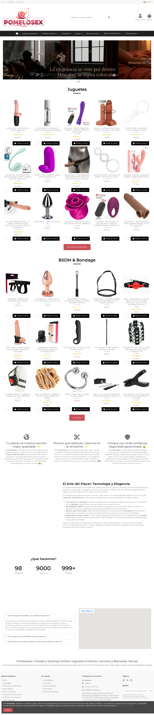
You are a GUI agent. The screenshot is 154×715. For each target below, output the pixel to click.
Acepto (8, 710)
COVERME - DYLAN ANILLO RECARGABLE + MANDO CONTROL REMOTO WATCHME (107, 224)
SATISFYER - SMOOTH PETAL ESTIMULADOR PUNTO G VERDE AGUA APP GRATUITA (17, 177)
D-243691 (77, 305)
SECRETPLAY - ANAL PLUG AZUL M (47, 223)
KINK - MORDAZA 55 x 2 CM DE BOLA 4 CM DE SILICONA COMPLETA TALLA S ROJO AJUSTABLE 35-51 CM (136, 302)
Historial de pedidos (50, 692)
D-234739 (47, 303)
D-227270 (107, 132)
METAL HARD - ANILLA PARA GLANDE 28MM (77, 395)
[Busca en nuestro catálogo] (109, 17)
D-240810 (106, 398)
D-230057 (136, 353)
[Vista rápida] (19, 125)
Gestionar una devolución (13, 694)
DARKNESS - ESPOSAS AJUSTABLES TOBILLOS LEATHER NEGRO (47, 349)
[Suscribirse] (150, 691)
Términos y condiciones (12, 686)
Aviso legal (11, 2)
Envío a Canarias (9, 692)
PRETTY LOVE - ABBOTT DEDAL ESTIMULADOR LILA (47, 176)
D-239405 (136, 227)
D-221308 (106, 227)
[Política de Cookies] (124, 706)
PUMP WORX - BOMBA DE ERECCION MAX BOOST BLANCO (47, 129)
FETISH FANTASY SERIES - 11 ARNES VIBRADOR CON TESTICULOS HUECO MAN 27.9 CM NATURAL (17, 224)
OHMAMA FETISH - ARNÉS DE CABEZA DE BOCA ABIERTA (17, 395)
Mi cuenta (47, 683)
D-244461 (136, 179)
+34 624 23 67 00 (91, 687)
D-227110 (77, 351)
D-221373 (47, 225)
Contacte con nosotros (12, 697)
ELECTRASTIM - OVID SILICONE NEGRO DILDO (77, 349)
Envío (3, 2)
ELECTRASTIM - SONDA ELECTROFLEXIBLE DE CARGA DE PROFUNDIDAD (77, 301)
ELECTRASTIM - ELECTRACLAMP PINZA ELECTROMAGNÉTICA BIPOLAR (136, 396)
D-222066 (107, 179)
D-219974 (47, 179)
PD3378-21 (18, 229)
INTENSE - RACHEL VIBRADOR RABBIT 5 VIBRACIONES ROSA (136, 176)
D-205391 (77, 398)
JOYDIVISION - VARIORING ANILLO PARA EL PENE (136, 129)
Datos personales (50, 686)
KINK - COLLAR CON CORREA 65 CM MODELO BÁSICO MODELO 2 (106, 395)
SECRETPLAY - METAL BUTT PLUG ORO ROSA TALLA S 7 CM (47, 300)
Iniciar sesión (48, 680)
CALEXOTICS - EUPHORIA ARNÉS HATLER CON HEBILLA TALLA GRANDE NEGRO (106, 301)
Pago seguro (8, 689)
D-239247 (107, 305)
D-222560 (18, 303)
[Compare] (16, 125)
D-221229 (47, 353)
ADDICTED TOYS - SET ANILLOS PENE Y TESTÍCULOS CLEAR (107, 176)
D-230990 (77, 134)
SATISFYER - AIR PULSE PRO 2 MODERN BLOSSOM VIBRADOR (77, 223)
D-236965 (77, 225)
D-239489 (18, 181)
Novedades (20, 2)
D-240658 (47, 400)
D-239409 (77, 181)
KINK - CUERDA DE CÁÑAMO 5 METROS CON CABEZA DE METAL (47, 396)
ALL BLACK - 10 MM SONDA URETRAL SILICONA (106, 349)
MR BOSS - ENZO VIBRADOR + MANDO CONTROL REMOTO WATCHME (77, 130)
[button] (75, 81)
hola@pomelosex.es (92, 690)
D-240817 (136, 306)
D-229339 (107, 351)
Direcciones (47, 689)
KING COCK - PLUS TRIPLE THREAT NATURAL (18, 129)
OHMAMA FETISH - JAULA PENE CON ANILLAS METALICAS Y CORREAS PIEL (136, 349)
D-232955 (18, 398)
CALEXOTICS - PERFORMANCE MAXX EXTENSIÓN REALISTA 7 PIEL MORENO (136, 224)
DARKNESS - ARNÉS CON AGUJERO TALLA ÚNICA (17, 300)
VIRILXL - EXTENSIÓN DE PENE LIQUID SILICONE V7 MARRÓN (107, 129)
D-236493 (47, 132)
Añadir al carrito (23, 143)
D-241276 (18, 353)
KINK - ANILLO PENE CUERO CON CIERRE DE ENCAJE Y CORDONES (18, 349)
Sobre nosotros (9, 700)
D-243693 (136, 400)
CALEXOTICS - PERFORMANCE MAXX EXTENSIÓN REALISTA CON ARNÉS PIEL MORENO (77, 177)
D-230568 (18, 132)
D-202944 (136, 132)
